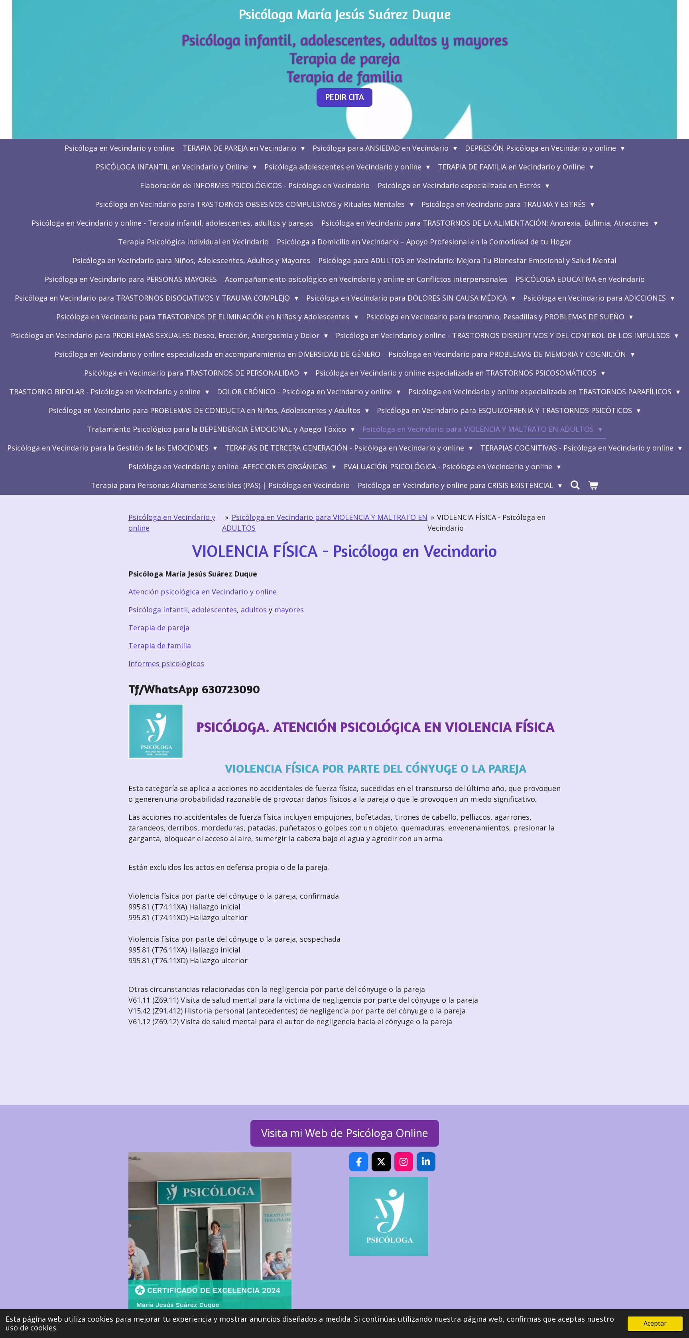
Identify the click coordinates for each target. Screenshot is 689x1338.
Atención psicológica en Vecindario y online (202, 591)
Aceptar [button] (655, 1323)
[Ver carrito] (593, 485)
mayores (289, 609)
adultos (254, 609)
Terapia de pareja (158, 627)
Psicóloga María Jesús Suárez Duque (345, 14)
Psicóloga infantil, (159, 609)
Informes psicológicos (166, 663)
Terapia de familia (159, 645)
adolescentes (214, 609)
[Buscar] (575, 485)
